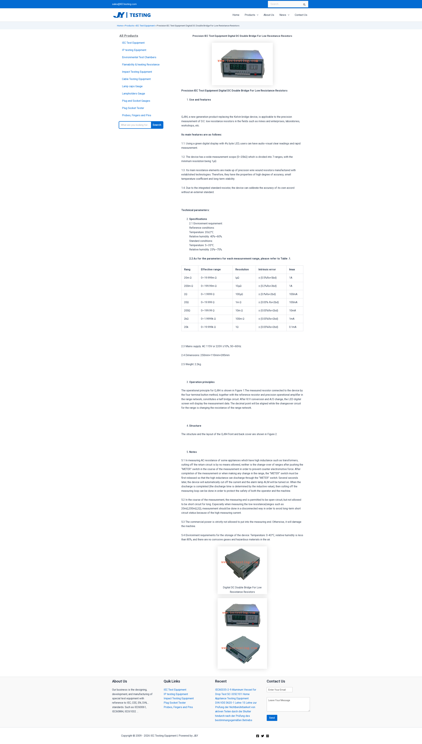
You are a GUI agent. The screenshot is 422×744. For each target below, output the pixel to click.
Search (157, 124)
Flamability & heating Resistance (141, 64)
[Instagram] (267, 735)
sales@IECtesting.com (124, 4)
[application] (256, 15)
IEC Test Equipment (145, 25)
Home (120, 25)
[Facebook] (257, 735)
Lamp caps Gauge (132, 86)
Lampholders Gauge (133, 93)
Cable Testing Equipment (136, 79)
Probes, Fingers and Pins (136, 115)
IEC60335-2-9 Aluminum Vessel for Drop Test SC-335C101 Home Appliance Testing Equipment (235, 694)
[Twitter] (262, 735)
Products (129, 25)
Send (272, 717)
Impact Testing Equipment (137, 71)
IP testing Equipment (134, 50)
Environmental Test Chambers (139, 57)
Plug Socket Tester (133, 108)
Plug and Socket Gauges (136, 100)
